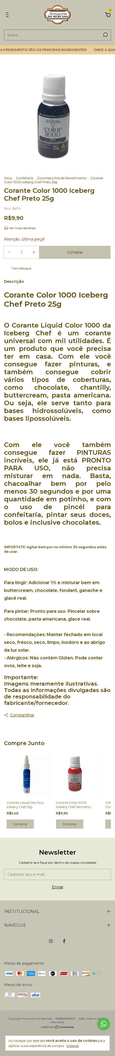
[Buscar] (105, 35)
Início (8, 178)
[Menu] (8, 15)
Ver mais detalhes (22, 228)
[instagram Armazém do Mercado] (51, 941)
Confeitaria (24, 178)
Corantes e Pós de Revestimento (61, 178)
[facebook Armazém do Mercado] (64, 941)
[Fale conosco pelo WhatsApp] (104, 1024)
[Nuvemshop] (57, 1027)
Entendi (73, 1046)
